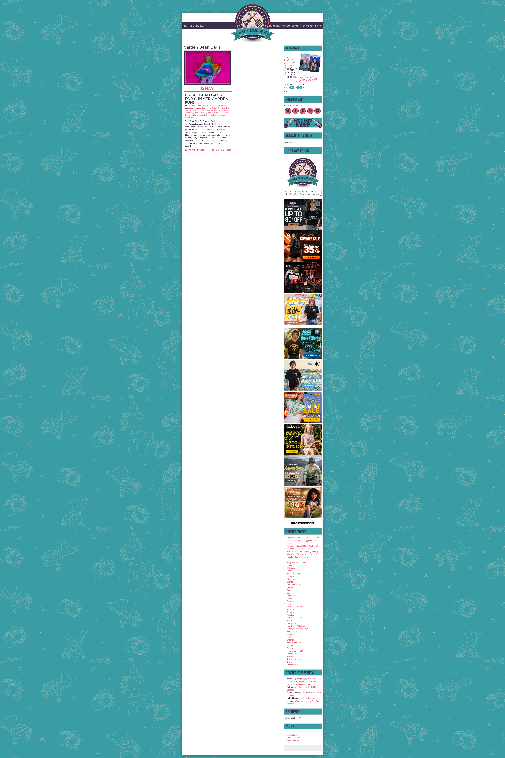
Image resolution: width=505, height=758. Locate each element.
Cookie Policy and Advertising (307, 26)
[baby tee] (303, 229)
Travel (289, 662)
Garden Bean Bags (221, 110)
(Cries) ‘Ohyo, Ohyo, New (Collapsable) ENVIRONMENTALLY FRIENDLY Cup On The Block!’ (301, 681)
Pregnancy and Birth (295, 650)
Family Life (291, 604)
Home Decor (211, 105)
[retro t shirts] (303, 517)
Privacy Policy (283, 26)
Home (186, 26)
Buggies (290, 576)
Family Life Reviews (199, 105)
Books (289, 570)
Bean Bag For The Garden (207, 108)
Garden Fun (189, 112)
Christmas (291, 587)
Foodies (290, 615)
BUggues (291, 579)
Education (291, 601)
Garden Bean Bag (207, 110)
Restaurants (292, 653)
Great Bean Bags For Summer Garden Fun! (206, 98)
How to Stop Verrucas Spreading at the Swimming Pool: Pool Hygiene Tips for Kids (303, 540)
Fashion (290, 609)
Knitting (290, 637)
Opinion (290, 645)
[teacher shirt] (303, 324)
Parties (290, 648)
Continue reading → (196, 150)
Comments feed (293, 737)
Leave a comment (221, 150)
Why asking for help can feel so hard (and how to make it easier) (302, 555)
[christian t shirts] (303, 390)
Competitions (292, 590)
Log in (289, 732)
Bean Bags (222, 108)
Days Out (291, 595)
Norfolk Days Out (294, 642)
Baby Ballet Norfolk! (311, 698)
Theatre (290, 656)
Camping (290, 581)
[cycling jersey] (303, 485)
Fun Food (291, 620)
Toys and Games (294, 659)
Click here (294, 87)
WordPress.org (293, 740)
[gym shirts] (303, 261)
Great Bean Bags (200, 112)
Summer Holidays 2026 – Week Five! (302, 546)
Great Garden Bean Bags (203, 115)
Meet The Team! (197, 26)
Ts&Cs (272, 26)
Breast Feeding (293, 573)
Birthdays (291, 568)
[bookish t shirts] (303, 454)
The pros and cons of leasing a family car (304, 551)
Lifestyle (220, 105)
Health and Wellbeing (296, 626)
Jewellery (291, 634)
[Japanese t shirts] (303, 422)
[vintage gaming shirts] (303, 292)
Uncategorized (293, 664)
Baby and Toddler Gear (296, 562)
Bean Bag (193, 108)
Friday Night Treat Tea (296, 617)
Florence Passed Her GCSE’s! (299, 548)
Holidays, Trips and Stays (297, 628)
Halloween (291, 623)
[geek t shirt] (303, 358)
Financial (290, 612)
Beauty (290, 565)
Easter (289, 598)
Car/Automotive (293, 584)
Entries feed (292, 735)
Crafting (290, 592)
